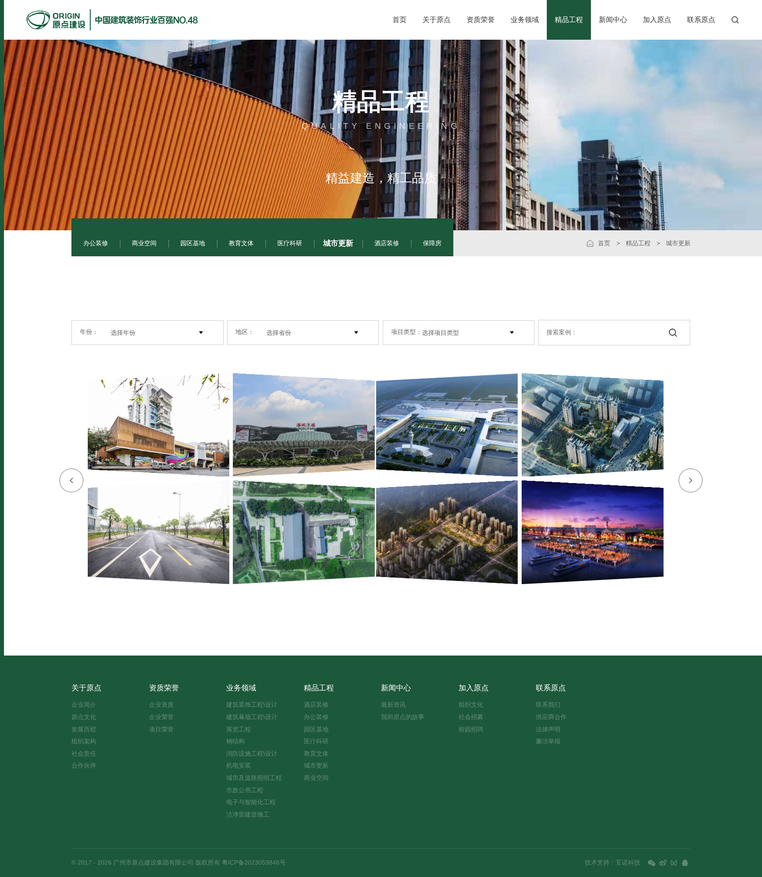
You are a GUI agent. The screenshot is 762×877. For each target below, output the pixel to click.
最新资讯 (393, 704)
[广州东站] (309, 425)
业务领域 (525, 19)
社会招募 (471, 717)
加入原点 (657, 19)
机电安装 (238, 765)
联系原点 (701, 19)
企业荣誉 (161, 717)
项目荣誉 (161, 729)
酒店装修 (386, 243)
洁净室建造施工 (247, 814)
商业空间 (144, 243)
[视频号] (674, 863)
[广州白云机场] (442, 425)
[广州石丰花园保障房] (598, 425)
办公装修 (95, 243)
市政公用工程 (244, 790)
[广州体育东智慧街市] (154, 425)
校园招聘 (471, 729)
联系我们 (548, 704)
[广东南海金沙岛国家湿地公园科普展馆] (309, 532)
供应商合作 (551, 717)
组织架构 (83, 741)
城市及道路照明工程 (254, 778)
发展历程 (83, 729)
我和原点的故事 (402, 717)
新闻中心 (613, 19)
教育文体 (241, 243)
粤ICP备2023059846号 (253, 862)
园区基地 (192, 243)
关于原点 (436, 19)
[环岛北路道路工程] (154, 532)
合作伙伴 (83, 765)
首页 (399, 19)
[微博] (663, 863)
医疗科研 (289, 243)
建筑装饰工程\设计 (251, 704)
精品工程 (569, 19)
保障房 (432, 243)
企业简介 (83, 704)
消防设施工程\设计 (251, 753)
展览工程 (238, 729)
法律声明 (548, 729)
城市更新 (338, 243)
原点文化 (83, 717)
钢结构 (235, 741)
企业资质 (161, 704)
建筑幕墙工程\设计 (251, 717)
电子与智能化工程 (251, 802)
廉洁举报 (548, 741)
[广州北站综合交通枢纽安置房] (442, 532)
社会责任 (83, 753)
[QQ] (685, 863)
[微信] (652, 863)
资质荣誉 (481, 19)
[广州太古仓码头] (598, 532)
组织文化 (471, 704)
